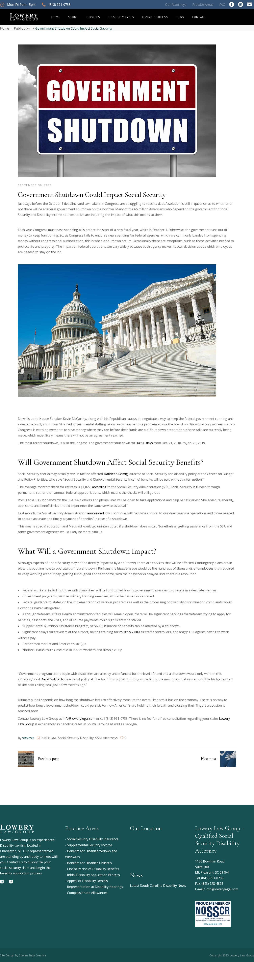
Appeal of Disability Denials (87, 881)
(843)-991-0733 (212, 878)
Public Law (22, 28)
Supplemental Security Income (89, 845)
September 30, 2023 (35, 185)
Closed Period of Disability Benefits (93, 869)
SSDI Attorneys (106, 738)
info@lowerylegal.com (79, 718)
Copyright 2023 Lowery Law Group (231, 955)
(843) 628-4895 (212, 883)
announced (95, 513)
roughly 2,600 (129, 632)
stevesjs (28, 738)
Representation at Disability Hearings (95, 887)
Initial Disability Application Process (93, 875)
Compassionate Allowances (87, 893)
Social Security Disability (76, 738)
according (99, 487)
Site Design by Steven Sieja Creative (23, 955)
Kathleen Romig (116, 474)
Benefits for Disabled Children (89, 863)
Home (4, 28)
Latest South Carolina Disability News (158, 885)
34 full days (144, 443)
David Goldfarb (52, 679)
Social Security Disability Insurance (92, 839)
